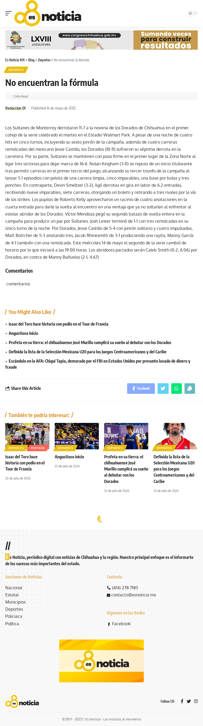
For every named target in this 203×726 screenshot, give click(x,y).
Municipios (15, 602)
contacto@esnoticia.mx (133, 594)
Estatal (12, 594)
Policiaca (13, 616)
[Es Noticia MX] (47, 13)
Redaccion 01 (15, 108)
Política (12, 623)
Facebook (121, 623)
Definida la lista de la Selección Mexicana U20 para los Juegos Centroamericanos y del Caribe (88, 351)
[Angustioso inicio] (77, 436)
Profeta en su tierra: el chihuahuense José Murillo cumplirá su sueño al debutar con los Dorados (90, 342)
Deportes (16, 69)
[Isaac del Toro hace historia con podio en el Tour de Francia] (27, 436)
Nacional (13, 587)
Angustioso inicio (23, 333)
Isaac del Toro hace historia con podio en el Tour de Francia (58, 324)
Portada (38, 448)
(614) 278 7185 (125, 587)
